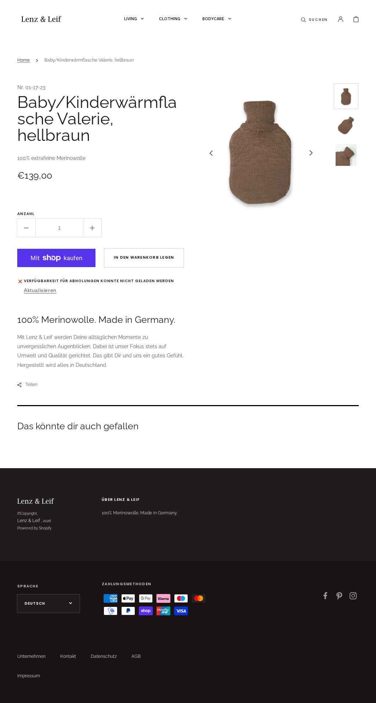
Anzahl (26, 213)
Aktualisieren (40, 290)
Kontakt (68, 656)
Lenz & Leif (28, 520)
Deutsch (35, 603)
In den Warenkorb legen (144, 257)
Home (23, 60)
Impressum (28, 675)
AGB (136, 656)
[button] (314, 19)
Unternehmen (31, 656)
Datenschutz (104, 656)
